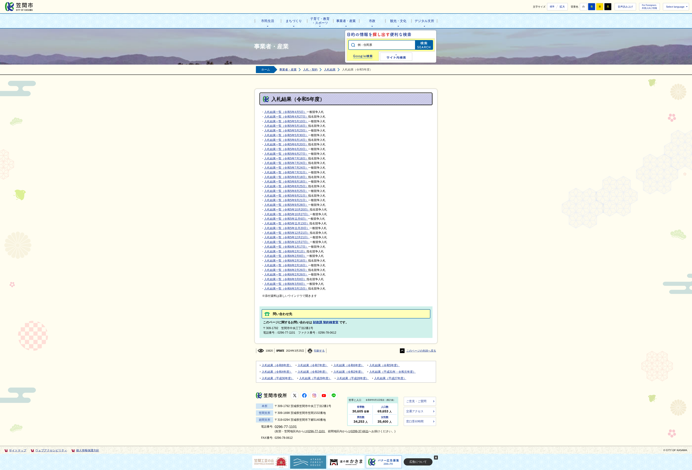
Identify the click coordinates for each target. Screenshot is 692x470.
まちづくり (294, 21)
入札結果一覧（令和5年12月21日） (287, 232)
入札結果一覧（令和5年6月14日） (286, 139)
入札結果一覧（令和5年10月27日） (287, 214)
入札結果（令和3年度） (313, 371)
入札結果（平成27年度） (390, 378)
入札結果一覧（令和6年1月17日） (286, 246)
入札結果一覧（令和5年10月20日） (287, 209)
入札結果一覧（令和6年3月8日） (285, 279)
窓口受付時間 (414, 421)
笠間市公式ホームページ (19, 6)
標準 (552, 6)
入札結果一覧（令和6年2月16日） (286, 260)
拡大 (562, 6)
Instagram (314, 395)
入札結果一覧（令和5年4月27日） (286, 116)
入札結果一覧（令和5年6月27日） (286, 153)
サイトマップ (17, 450)
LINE (333, 395)
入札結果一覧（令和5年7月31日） (286, 172)
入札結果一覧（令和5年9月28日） (286, 204)
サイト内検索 (396, 57)
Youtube (324, 395)
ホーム (265, 69)
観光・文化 (398, 21)
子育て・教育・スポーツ (320, 21)
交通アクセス (414, 411)
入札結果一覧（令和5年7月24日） (286, 163)
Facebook (304, 395)
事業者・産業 (346, 21)
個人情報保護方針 (87, 450)
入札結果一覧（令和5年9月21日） (286, 195)
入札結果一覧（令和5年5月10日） (286, 121)
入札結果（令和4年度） (277, 371)
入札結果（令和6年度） (348, 365)
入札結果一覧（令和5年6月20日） (286, 144)
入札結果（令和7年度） (313, 365)
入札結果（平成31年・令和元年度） (392, 371)
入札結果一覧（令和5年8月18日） (286, 177)
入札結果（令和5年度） (384, 365)
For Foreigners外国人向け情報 (649, 6)
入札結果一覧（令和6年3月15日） (286, 288)
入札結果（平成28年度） (353, 378)
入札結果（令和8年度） (277, 365)
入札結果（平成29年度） (315, 378)
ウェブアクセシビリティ (51, 450)
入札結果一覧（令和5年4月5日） (285, 111)
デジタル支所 (424, 21)
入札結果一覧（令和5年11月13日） (286, 223)
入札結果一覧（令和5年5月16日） (286, 125)
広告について (418, 461)
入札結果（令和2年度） (348, 371)
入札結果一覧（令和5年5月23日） (286, 130)
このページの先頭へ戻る (421, 350)
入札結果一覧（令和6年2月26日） (286, 270)
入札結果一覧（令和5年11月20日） (286, 228)
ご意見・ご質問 (416, 401)
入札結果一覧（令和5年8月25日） (286, 186)
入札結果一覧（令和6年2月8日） (285, 255)
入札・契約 (310, 69)
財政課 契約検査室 (325, 322)
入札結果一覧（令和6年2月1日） (285, 251)
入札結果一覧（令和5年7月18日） (286, 158)
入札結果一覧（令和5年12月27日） (287, 242)
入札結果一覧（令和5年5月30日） (286, 135)
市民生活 (267, 21)
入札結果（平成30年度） (278, 378)
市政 (372, 21)
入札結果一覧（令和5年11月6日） (286, 218)
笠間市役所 (271, 395)
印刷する (319, 350)
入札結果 (330, 69)
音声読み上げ (625, 6)
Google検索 (363, 56)
